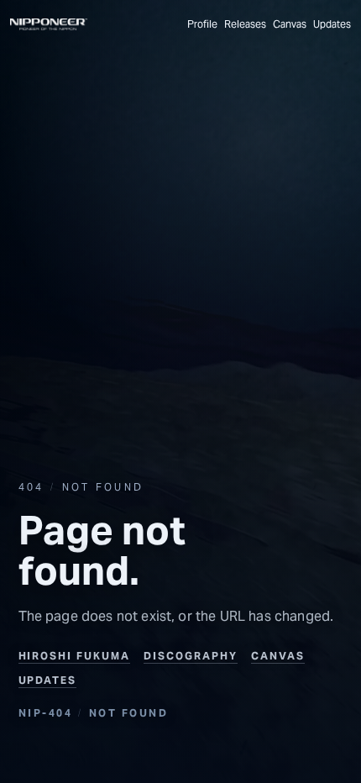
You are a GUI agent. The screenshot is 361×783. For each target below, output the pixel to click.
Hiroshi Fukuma (74, 656)
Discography (191, 656)
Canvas (289, 24)
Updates (332, 24)
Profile (202, 24)
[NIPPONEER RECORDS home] (48, 24)
